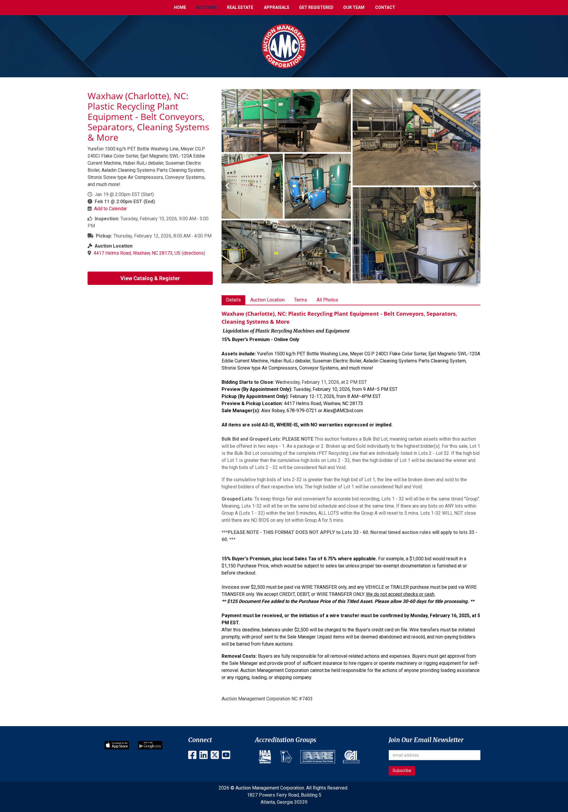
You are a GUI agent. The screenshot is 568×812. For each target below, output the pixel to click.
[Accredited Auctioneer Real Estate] (317, 756)
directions (193, 253)
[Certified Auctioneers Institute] (351, 756)
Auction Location (267, 300)
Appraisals (276, 7)
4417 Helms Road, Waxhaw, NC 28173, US (136, 253)
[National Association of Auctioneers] (265, 756)
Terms (300, 300)
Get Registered (316, 7)
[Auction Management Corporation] (284, 46)
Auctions (206, 7)
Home (180, 7)
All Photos (327, 300)
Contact (385, 7)
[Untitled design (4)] (286, 756)
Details (233, 300)
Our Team (353, 7)
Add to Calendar (110, 208)
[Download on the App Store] (116, 745)
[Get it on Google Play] (150, 745)
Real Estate (240, 7)
